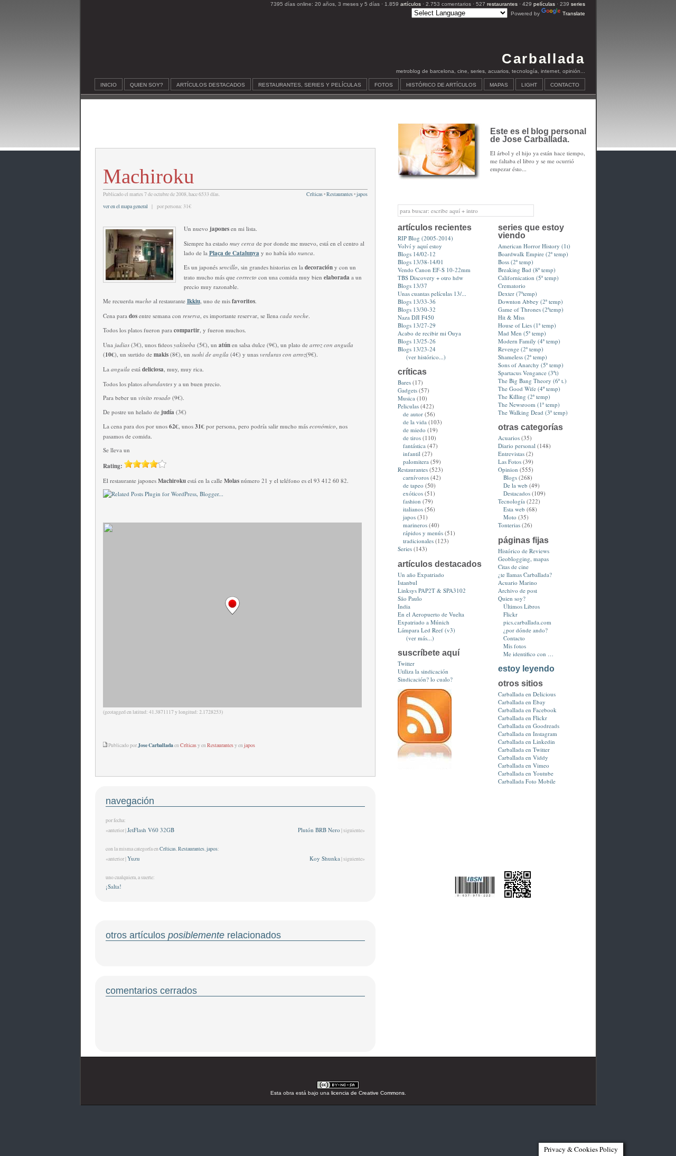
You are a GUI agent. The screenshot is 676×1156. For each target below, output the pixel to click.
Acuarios (509, 438)
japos (362, 194)
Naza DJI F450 (416, 317)
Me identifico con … (528, 654)
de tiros (412, 438)
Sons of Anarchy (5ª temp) (531, 365)
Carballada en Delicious (527, 694)
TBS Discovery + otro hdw (430, 278)
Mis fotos (514, 646)
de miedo (414, 430)
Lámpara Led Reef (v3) (426, 630)
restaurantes (502, 4)
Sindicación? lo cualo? (425, 679)
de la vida (415, 422)
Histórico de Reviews (523, 551)
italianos (413, 509)
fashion (412, 501)
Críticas (314, 194)
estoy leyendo (526, 668)
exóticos (413, 493)
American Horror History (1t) (534, 246)
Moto (510, 517)
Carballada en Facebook (527, 710)
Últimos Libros (521, 606)
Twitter (406, 663)
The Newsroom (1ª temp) (529, 404)
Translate (573, 13)
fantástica (414, 446)
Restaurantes (339, 194)
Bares (404, 382)
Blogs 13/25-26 (417, 341)
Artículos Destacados (210, 85)
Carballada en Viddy (523, 757)
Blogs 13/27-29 (417, 325)
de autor (413, 414)
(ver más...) (420, 638)
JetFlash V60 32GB (150, 830)
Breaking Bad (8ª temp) (527, 270)
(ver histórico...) (426, 357)
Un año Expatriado (421, 575)
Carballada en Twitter (524, 749)
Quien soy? (146, 85)
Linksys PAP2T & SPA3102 (432, 590)
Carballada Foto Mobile (527, 781)
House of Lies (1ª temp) (527, 325)
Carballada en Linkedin (526, 741)
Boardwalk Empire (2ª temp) (533, 254)
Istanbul (407, 582)
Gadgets (407, 390)
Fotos (383, 85)
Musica (406, 398)
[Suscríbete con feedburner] (425, 767)
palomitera (416, 461)
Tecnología (511, 501)
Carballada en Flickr (522, 718)
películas (544, 4)
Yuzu (133, 858)
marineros (415, 525)
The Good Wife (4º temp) (529, 389)
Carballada (543, 59)
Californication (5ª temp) (528, 278)
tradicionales (418, 541)
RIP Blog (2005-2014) (425, 238)
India (404, 606)
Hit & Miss (511, 317)
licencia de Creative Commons (368, 1093)
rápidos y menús (423, 533)
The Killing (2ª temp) (524, 396)
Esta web (514, 509)
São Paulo (410, 598)
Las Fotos (509, 461)
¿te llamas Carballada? (525, 575)
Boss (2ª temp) (515, 262)
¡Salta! (113, 886)
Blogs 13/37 (412, 286)
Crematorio (511, 286)
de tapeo (413, 485)
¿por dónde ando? (525, 630)
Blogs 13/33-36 (417, 301)
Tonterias (509, 525)
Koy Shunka (324, 858)
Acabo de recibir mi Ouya (429, 333)
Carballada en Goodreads (528, 726)
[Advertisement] (235, 130)
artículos (410, 4)
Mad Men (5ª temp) (522, 333)
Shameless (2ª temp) (522, 357)
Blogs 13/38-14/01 (421, 262)
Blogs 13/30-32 (417, 309)
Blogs (510, 477)
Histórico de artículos (441, 85)
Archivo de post (517, 590)
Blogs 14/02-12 (417, 254)
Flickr (510, 614)
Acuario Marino (517, 582)
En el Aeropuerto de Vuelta (431, 614)
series (578, 4)
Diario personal (517, 446)
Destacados (516, 493)
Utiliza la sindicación (423, 671)
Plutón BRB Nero (319, 830)
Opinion (508, 469)
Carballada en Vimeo (523, 765)
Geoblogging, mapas (523, 559)
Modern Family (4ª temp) (529, 341)
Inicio (108, 85)
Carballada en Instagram (527, 734)
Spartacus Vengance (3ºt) (528, 373)
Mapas (499, 85)
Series (405, 549)
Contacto (564, 85)
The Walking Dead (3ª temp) (533, 412)
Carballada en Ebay (522, 702)
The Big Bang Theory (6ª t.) (532, 381)
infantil (411, 454)
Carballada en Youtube (525, 773)
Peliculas (408, 406)
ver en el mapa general (125, 206)
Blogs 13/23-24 (417, 349)
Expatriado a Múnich (423, 622)
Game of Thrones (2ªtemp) (531, 309)
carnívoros (416, 477)
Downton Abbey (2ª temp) (530, 301)
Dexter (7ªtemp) (517, 293)
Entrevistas (511, 454)
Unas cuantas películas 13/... (432, 293)
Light (529, 85)
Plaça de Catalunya (234, 253)
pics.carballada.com (527, 622)
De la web (515, 485)
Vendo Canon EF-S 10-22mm (434, 270)
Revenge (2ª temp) (520, 349)
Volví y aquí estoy (420, 246)
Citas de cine (513, 567)
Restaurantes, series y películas (309, 85)
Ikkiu (193, 301)
